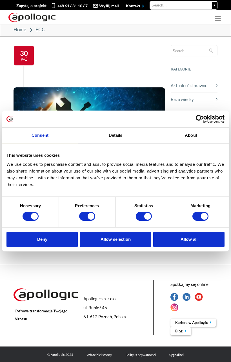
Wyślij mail (109, 5)
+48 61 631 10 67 (72, 5)
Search (214, 5)
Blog (179, 331)
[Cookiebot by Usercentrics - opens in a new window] (200, 119)
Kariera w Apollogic (191, 322)
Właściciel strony (99, 355)
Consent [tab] (40, 135)
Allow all (189, 239)
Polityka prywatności (140, 355)
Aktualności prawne (189, 85)
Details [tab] (116, 135)
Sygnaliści (176, 355)
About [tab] (191, 135)
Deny (42, 239)
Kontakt (133, 5)
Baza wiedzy (182, 99)
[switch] (87, 216)
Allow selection (116, 239)
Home (20, 29)
